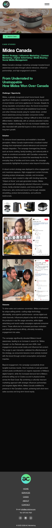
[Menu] (47, 4)
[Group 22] (26, 518)
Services (26, 493)
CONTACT (26, 505)
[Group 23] (31, 518)
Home (26, 489)
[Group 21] (20, 518)
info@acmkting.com (28, 509)
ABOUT (26, 501)
